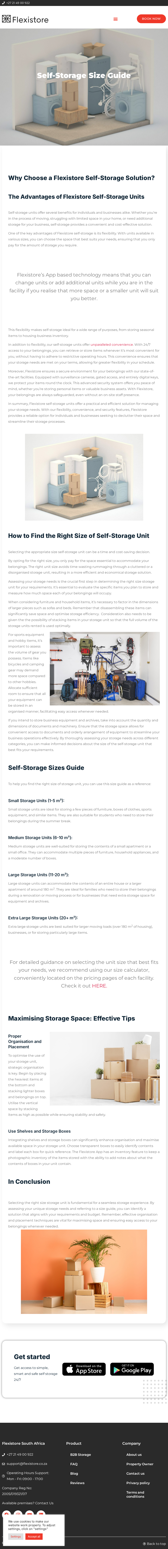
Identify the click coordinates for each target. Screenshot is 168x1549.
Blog (74, 1474)
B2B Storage (80, 1455)
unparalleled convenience (112, 345)
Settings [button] (16, 1536)
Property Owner (139, 1464)
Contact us (135, 1474)
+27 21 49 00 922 (18, 3)
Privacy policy (138, 1483)
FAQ (73, 1464)
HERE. (99, 986)
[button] (115, 18)
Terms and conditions (135, 1494)
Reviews (77, 1483)
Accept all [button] (34, 1536)
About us (134, 1455)
